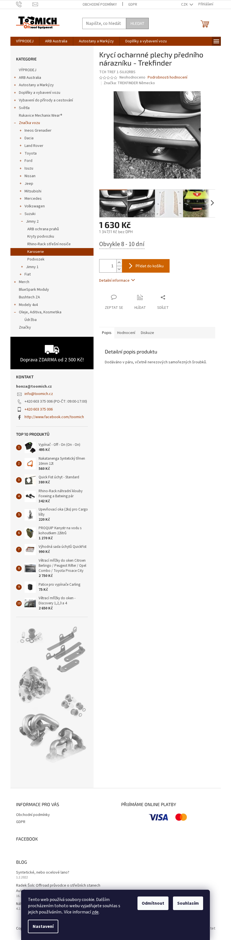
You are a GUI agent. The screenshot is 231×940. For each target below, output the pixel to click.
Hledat (137, 23)
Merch (24, 282)
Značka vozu (29, 123)
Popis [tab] (107, 333)
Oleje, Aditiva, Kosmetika (40, 312)
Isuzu (29, 168)
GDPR (132, 4)
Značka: (129, 83)
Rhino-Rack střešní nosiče (49, 244)
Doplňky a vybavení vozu (39, 92)
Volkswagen (35, 206)
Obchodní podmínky (100, 4)
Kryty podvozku (40, 236)
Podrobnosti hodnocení (167, 77)
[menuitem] (24, 41)
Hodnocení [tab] (126, 333)
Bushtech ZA (29, 297)
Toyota (31, 153)
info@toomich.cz (39, 394)
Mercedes (33, 198)
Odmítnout (153, 903)
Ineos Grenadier (38, 130)
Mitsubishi (33, 191)
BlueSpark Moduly (34, 289)
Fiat (28, 274)
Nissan (30, 176)
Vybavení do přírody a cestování (46, 100)
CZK (184, 4)
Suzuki (30, 214)
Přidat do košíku (150, 265)
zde (95, 912)
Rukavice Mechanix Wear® (40, 115)
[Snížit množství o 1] (119, 269)
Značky (25, 327)
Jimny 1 (32, 267)
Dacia (29, 138)
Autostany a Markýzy (36, 85)
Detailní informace (114, 280)
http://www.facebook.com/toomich (54, 417)
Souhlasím (188, 903)
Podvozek (36, 259)
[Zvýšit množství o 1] (119, 262)
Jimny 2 (32, 221)
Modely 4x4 (28, 305)
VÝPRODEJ (27, 70)
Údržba (31, 320)
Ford (28, 161)
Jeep (29, 183)
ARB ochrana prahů (43, 229)
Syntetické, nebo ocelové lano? (42, 872)
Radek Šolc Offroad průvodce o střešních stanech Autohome (58, 888)
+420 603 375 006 (39, 409)
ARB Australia (30, 78)
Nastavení (43, 926)
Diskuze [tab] (147, 333)
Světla (24, 108)
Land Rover (34, 146)
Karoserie (35, 252)
